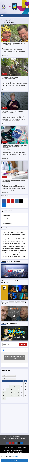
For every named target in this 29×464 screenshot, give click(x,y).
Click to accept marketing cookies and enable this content (14, 357)
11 (7, 389)
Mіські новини (6, 215)
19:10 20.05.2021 (6, 46)
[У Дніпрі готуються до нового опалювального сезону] (14, 67)
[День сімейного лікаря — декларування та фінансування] (14, 170)
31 (3, 398)
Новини (4, 39)
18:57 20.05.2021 (6, 80)
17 (3, 392)
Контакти (11, 440)
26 (11, 395)
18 (7, 392)
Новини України (7, 223)
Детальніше (5, 55)
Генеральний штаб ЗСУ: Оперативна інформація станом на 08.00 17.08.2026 (13, 255)
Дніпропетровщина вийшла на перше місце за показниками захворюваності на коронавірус (14, 146)
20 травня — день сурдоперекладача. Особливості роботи (12, 112)
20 (14, 392)
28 (18, 395)
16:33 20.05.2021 (6, 183)
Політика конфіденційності (17, 436)
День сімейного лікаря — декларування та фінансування (13, 181)
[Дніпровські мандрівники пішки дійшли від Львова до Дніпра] (14, 33)
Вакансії (17, 438)
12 (11, 389)
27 (14, 395)
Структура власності (8, 438)
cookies (15, 456)
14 (18, 389)
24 (3, 395)
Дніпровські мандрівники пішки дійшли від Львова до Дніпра (13, 44)
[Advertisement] (14, 418)
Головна (6, 436)
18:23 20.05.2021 (6, 149)
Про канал (17, 440)
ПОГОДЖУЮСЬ (14, 460)
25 (7, 395)
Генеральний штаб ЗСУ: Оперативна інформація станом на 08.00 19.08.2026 (13, 238)
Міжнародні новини (8, 218)
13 (14, 389)
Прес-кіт (23, 438)
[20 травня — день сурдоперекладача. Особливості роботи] (14, 101)
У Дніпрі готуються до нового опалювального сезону (10, 78)
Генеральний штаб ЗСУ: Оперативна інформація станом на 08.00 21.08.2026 (13, 233)
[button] (2, 15)
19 (11, 392)
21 (18, 392)
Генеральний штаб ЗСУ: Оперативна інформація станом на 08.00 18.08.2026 (13, 242)
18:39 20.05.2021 (6, 114)
